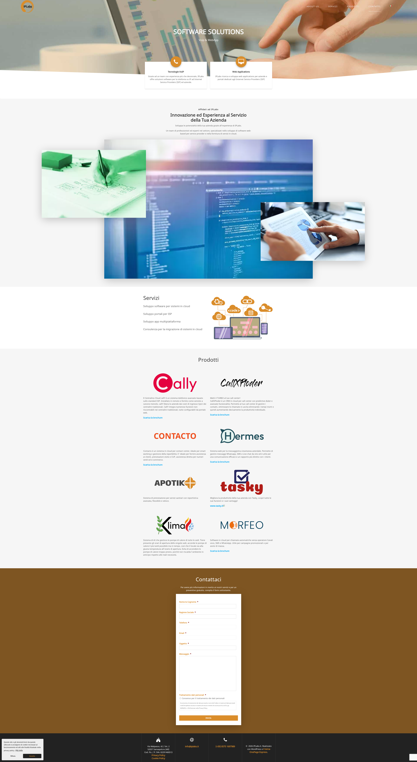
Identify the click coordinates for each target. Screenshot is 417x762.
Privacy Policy (158, 755)
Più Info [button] (19, 750)
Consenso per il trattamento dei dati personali (203, 698)
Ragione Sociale (187, 612)
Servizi (333, 6)
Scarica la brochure (152, 417)
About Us (313, 6)
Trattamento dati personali (192, 695)
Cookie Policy (158, 758)
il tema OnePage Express (260, 751)
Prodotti (353, 6)
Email (182, 633)
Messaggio (185, 654)
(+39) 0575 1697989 (225, 746)
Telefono (184, 622)
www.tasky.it (216, 505)
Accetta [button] (32, 756)
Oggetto (184, 643)
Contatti (375, 6)
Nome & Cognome (188, 602)
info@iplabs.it (192, 746)
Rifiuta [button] (13, 756)
